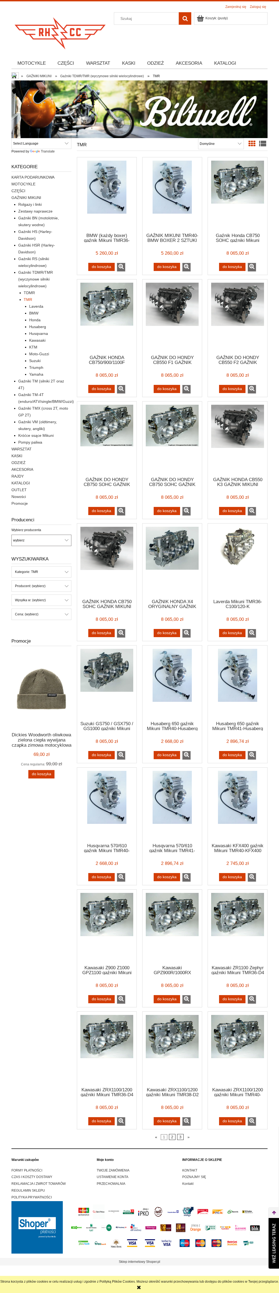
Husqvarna (38, 333)
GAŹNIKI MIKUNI (26, 197)
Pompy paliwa (30, 442)
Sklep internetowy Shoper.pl (139, 1262)
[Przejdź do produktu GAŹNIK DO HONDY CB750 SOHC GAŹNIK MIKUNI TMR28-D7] (106, 439)
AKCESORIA (22, 469)
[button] (121, 267)
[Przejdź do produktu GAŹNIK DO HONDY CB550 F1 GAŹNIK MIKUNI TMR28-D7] (172, 317)
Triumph (36, 367)
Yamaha (36, 374)
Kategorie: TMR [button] (26, 572)
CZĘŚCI (18, 191)
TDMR (29, 293)
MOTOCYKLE (23, 184)
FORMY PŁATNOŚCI (26, 1170)
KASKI (16, 456)
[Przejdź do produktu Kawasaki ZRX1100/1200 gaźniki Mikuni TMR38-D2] (172, 1049)
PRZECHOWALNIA (111, 1184)
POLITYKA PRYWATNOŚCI (31, 1197)
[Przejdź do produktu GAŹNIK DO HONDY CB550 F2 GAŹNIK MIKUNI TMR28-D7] (237, 317)
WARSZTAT (21, 449)
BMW (33, 313)
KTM (33, 347)
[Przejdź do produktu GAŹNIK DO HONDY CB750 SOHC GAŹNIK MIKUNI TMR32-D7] (172, 439)
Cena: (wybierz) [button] (26, 614)
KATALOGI (20, 483)
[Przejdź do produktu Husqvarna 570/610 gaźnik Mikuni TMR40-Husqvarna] (106, 805)
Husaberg (37, 327)
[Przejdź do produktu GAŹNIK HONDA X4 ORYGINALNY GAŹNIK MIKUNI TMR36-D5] (172, 561)
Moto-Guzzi (39, 354)
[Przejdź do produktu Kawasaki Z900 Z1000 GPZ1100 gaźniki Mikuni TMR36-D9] (106, 927)
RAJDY (17, 476)
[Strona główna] (60, 31)
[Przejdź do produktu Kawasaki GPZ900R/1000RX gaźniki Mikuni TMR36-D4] (172, 927)
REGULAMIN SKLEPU (28, 1190)
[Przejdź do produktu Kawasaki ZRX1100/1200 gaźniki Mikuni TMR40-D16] (237, 1049)
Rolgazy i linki (30, 204)
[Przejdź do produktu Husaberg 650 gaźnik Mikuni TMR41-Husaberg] (237, 683)
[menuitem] (31, 63)
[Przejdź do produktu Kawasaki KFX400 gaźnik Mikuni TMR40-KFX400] (237, 805)
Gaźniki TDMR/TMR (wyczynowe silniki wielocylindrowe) (35, 279)
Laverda (36, 306)
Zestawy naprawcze (35, 211)
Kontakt (187, 1184)
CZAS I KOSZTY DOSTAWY (31, 1177)
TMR (28, 299)
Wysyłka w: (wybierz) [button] (30, 600)
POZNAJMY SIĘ (194, 1177)
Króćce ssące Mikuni (36, 435)
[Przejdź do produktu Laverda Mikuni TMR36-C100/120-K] (237, 561)
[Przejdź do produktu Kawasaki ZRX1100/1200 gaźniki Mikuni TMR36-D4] (106, 1049)
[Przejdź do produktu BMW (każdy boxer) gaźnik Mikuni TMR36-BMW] (106, 195)
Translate (48, 151)
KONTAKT (189, 1170)
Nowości (18, 496)
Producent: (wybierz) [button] (30, 586)
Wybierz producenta (26, 530)
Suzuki (35, 361)
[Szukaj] (185, 18)
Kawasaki (37, 340)
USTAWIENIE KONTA (112, 1177)
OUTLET (19, 490)
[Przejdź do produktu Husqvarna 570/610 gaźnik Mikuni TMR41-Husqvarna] (172, 805)
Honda (35, 320)
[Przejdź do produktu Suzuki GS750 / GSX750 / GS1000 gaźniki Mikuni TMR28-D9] (106, 683)
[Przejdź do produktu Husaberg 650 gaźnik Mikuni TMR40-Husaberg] (172, 683)
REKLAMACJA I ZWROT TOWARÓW (38, 1184)
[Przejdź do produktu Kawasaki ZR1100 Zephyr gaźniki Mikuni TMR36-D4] (237, 927)
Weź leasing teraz (274, 1243)
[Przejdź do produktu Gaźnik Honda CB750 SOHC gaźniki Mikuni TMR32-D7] (237, 195)
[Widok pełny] (262, 144)
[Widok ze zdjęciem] (252, 144)
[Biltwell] (139, 109)
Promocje (19, 503)
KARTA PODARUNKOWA (32, 177)
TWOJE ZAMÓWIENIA (113, 1170)
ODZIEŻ (18, 462)
